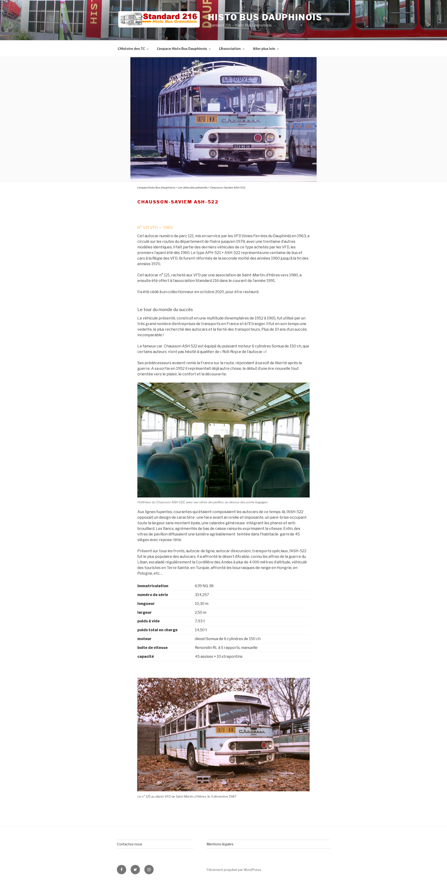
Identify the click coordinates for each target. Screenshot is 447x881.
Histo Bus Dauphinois (265, 17)
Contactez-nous (129, 844)
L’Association (230, 49)
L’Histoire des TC (131, 49)
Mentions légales (220, 844)
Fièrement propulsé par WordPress (234, 870)
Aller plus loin (264, 49)
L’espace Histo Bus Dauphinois (182, 49)
